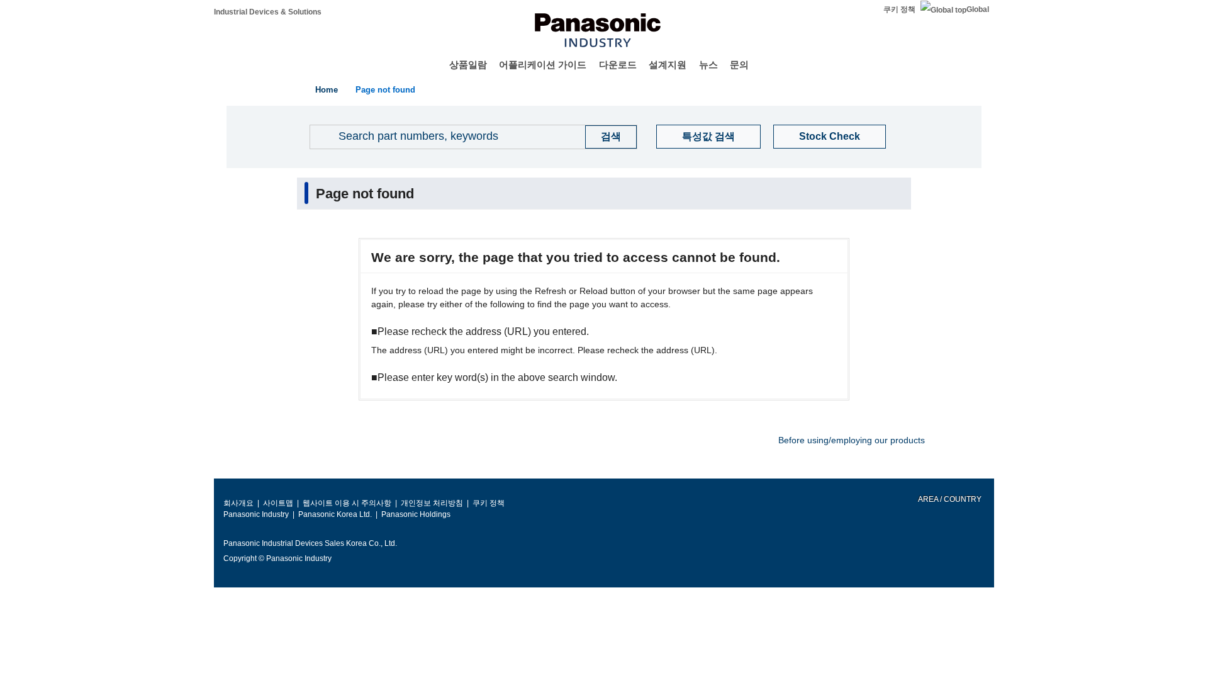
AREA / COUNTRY (949, 499)
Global (977, 9)
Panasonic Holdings (415, 514)
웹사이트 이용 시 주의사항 (347, 503)
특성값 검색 (708, 136)
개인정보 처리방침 (432, 503)
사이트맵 (278, 503)
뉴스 (708, 64)
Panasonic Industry (256, 514)
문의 (739, 64)
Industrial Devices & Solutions (268, 12)
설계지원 (667, 64)
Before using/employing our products (851, 440)
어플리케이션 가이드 (542, 64)
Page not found (385, 89)
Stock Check (829, 136)
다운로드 (618, 64)
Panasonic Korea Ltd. (335, 514)
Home (326, 89)
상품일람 (468, 64)
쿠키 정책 (899, 9)
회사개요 (238, 503)
